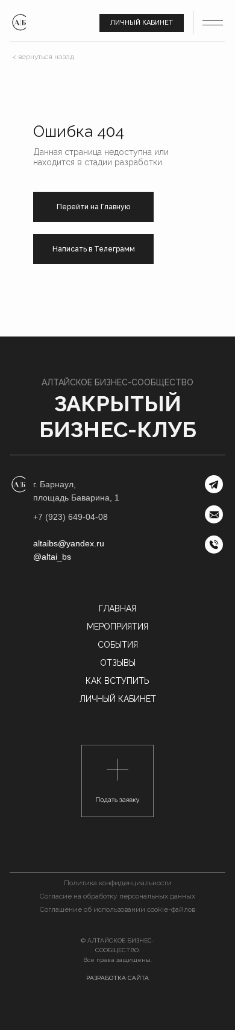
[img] (19, 22)
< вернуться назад (43, 56)
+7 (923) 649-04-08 (70, 517)
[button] (117, 781)
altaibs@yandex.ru (68, 543)
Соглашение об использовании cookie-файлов (117, 909)
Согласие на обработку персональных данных (117, 896)
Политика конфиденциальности (118, 883)
